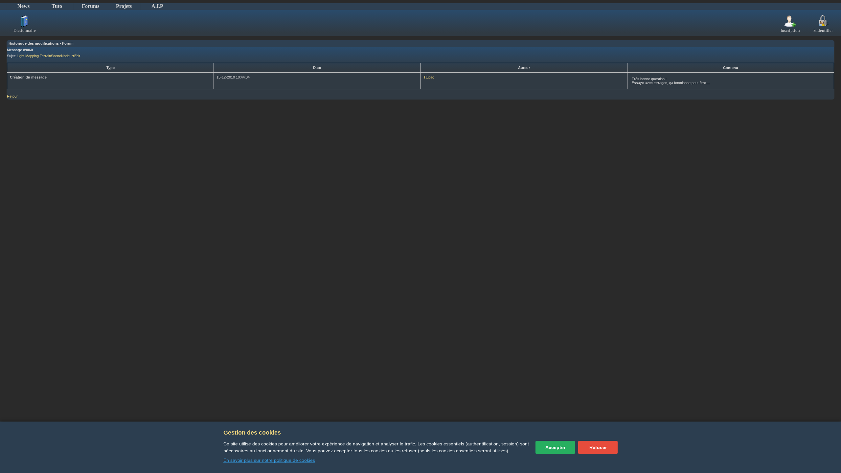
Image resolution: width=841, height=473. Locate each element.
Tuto (57, 6)
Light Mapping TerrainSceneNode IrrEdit (48, 56)
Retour (12, 96)
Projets (124, 6)
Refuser (598, 447)
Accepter (555, 447)
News (23, 6)
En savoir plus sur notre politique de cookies (269, 460)
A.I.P (157, 6)
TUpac (428, 77)
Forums (90, 6)
